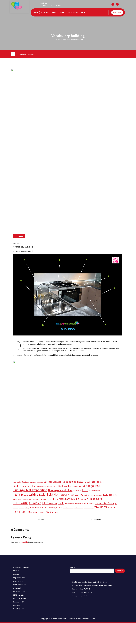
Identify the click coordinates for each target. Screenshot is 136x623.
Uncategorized (18, 609)
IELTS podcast (109, 495)
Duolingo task (65, 486)
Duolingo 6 (33, 482)
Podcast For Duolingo (106, 503)
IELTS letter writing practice (95, 495)
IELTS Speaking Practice (30, 499)
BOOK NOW (45, 12)
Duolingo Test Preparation (30, 490)
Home (36, 12)
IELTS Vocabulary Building (66, 499)
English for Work (19, 578)
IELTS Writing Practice (27, 503)
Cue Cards (17, 482)
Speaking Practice (78, 508)
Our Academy (73, 12)
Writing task (52, 512)
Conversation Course (21, 567)
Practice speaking (23, 508)
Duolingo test (91, 486)
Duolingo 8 (40, 482)
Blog (54, 12)
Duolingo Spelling (41, 486)
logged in (24, 542)
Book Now (117, 12)
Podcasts (15, 508)
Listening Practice (81, 504)
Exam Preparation (19, 585)
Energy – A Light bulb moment (83, 596)
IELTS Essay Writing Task (29, 494)
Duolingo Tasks (77, 486)
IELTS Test (49, 499)
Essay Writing (18, 581)
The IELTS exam (104, 507)
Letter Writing (69, 504)
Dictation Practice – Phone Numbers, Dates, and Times (92, 585)
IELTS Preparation (19, 598)
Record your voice (68, 508)
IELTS (85, 490)
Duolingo (62, 39)
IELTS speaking (17, 499)
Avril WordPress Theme (86, 619)
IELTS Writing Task (53, 503)
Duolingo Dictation (53, 482)
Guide (83, 12)
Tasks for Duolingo (89, 508)
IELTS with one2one (91, 498)
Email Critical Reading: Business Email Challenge (89, 582)
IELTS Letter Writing (78, 495)
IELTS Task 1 (43, 499)
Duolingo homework (74, 481)
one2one (41, 519)
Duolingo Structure (52, 486)
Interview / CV (18, 602)
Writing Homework (39, 512)
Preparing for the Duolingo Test (45, 507)
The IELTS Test (22, 512)
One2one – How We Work (81, 589)
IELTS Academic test (94, 490)
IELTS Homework (57, 494)
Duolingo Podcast (95, 482)
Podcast (91, 504)
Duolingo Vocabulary (60, 490)
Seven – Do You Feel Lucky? (82, 592)
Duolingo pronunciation (24, 486)
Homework (77, 491)
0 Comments (96, 519)
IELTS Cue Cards (19, 591)
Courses (62, 12)
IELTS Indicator (18, 595)
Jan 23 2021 (17, 243)
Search (72, 567)
